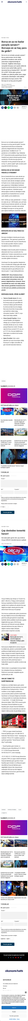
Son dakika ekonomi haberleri (10, 983)
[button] (26, 992)
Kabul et (14, 1007)
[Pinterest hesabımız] (18, 957)
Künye (18, 1019)
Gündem (5, 986)
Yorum (3, 478)
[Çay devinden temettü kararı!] (7, 413)
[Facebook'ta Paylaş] (2, 107)
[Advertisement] (14, 19)
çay (20, 809)
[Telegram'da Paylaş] (11, 107)
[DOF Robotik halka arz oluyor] (14, 395)
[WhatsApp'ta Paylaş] (8, 107)
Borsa (25, 87)
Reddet (14, 1011)
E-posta (17, 489)
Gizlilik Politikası (12, 1019)
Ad (2, 489)
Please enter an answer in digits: (9, 503)
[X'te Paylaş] (5, 107)
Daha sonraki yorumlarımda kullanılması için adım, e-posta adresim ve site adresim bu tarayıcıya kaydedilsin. (13, 499)
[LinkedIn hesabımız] (20, 957)
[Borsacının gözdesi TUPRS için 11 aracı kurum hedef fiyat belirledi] (7, 433)
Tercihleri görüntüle (14, 1016)
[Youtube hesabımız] (16, 957)
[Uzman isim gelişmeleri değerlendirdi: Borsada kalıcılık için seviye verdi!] (14, 888)
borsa (3, 381)
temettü (4, 813)
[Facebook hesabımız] (8, 957)
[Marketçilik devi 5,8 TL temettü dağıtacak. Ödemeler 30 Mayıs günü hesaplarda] (20, 413)
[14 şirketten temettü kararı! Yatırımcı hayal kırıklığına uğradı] (14, 456)
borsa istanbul (12, 809)
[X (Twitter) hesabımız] (10, 957)
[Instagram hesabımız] (13, 957)
